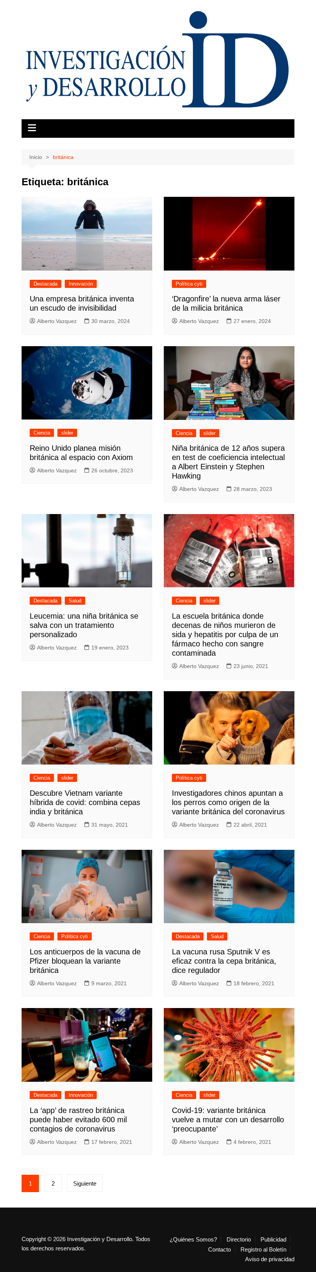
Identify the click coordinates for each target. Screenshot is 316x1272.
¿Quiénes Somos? (193, 1239)
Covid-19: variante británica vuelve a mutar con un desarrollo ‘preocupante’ (228, 1119)
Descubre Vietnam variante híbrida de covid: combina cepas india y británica (85, 802)
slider (67, 433)
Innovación (81, 284)
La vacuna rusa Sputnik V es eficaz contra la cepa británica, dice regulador (224, 960)
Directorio (239, 1239)
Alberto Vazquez (57, 321)
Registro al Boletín (263, 1250)
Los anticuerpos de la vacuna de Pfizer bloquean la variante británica (85, 960)
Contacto (219, 1250)
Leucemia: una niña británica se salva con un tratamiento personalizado (84, 625)
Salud (75, 601)
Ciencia (42, 433)
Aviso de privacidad (269, 1259)
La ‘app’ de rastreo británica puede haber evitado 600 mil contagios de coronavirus (78, 1119)
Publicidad (273, 1239)
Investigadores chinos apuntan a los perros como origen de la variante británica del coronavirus (228, 802)
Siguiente (84, 1183)
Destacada (45, 284)
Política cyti (189, 284)
